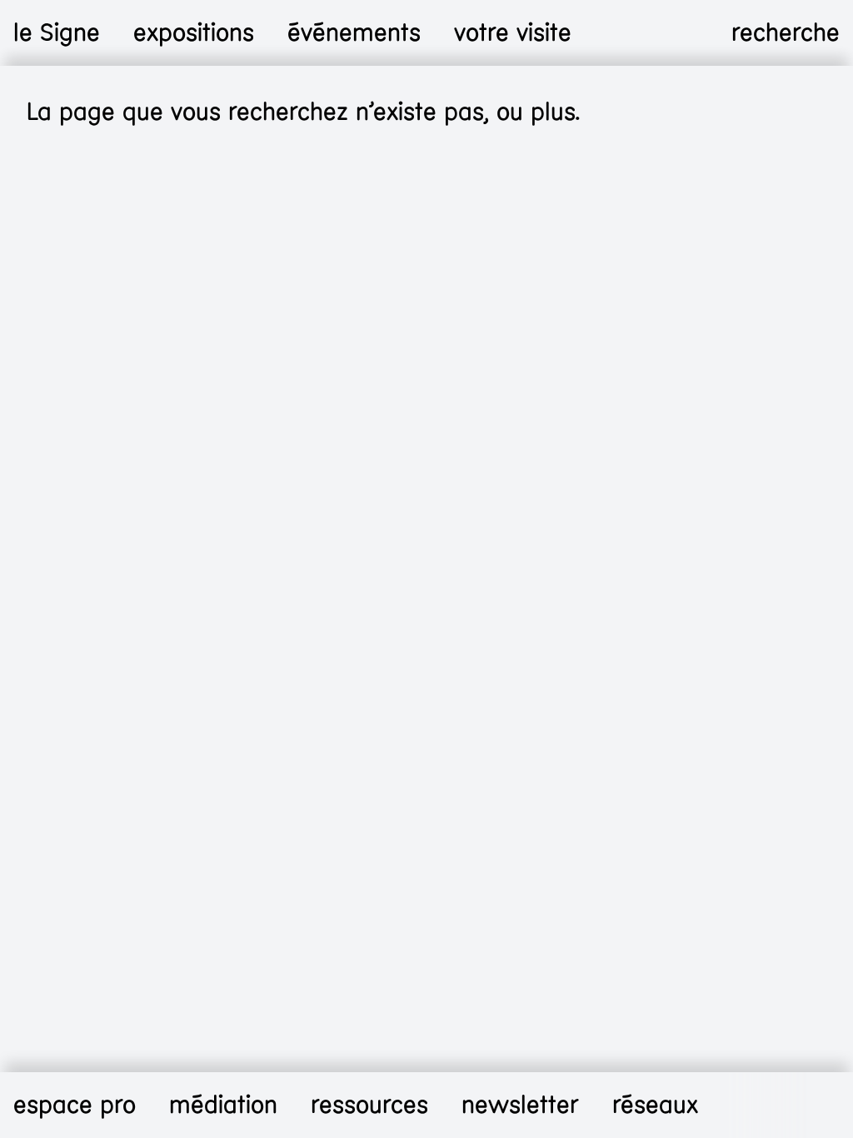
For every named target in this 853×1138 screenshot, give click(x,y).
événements (354, 33)
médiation (223, 1105)
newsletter (520, 1105)
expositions (193, 33)
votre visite (512, 33)
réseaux (655, 1105)
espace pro (74, 1105)
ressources (369, 1105)
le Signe (56, 33)
